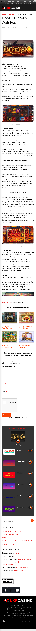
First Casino (20, 484)
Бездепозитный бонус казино (19, 613)
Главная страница (8, 14)
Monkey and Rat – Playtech (25, 346)
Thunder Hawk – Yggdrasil (10, 534)
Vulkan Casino (21, 461)
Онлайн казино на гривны (18, 605)
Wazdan (4, 538)
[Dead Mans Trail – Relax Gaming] (9, 323)
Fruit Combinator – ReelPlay (11, 531)
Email (4, 392)
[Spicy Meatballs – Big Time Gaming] (26, 323)
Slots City (18, 445)
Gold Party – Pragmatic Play (7, 346)
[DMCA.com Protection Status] (8, 583)
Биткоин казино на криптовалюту (19, 612)
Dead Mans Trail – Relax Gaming (8, 327)
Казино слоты (25, 609)
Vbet (14, 556)
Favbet (19, 496)
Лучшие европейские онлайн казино (19, 607)
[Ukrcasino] (11, 8)
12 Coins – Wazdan (8, 544)
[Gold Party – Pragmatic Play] (9, 342)
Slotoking (19, 473)
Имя (3, 384)
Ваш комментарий (8, 366)
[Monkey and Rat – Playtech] (26, 342)
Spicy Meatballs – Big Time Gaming (26, 327)
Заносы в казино (19, 610)
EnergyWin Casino (21, 567)
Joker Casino (20, 507)
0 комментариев (8, 27)
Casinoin (17, 553)
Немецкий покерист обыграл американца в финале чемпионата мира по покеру (17, 562)
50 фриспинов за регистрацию (19, 617)
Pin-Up (19, 450)
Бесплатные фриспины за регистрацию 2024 (19, 615)
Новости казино (14, 609)
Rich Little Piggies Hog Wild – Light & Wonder (17, 541)
